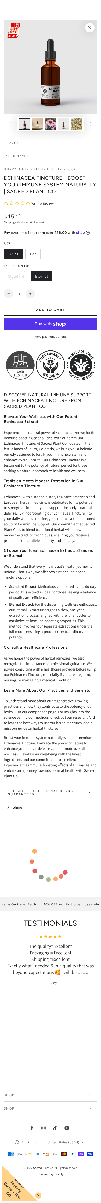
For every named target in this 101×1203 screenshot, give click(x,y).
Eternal (43, 277)
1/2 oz (15, 255)
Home (11, 143)
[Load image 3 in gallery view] (50, 124)
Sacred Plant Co (17, 156)
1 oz (35, 255)
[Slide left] (10, 124)
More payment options (51, 337)
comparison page (42, 711)
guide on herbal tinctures (38, 728)
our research (77, 717)
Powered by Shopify (50, 1154)
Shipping (9, 222)
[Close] (37, 1194)
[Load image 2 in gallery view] (37, 124)
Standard (18, 277)
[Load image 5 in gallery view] (76, 124)
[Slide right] (91, 124)
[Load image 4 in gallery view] (63, 124)
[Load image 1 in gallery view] (24, 124)
